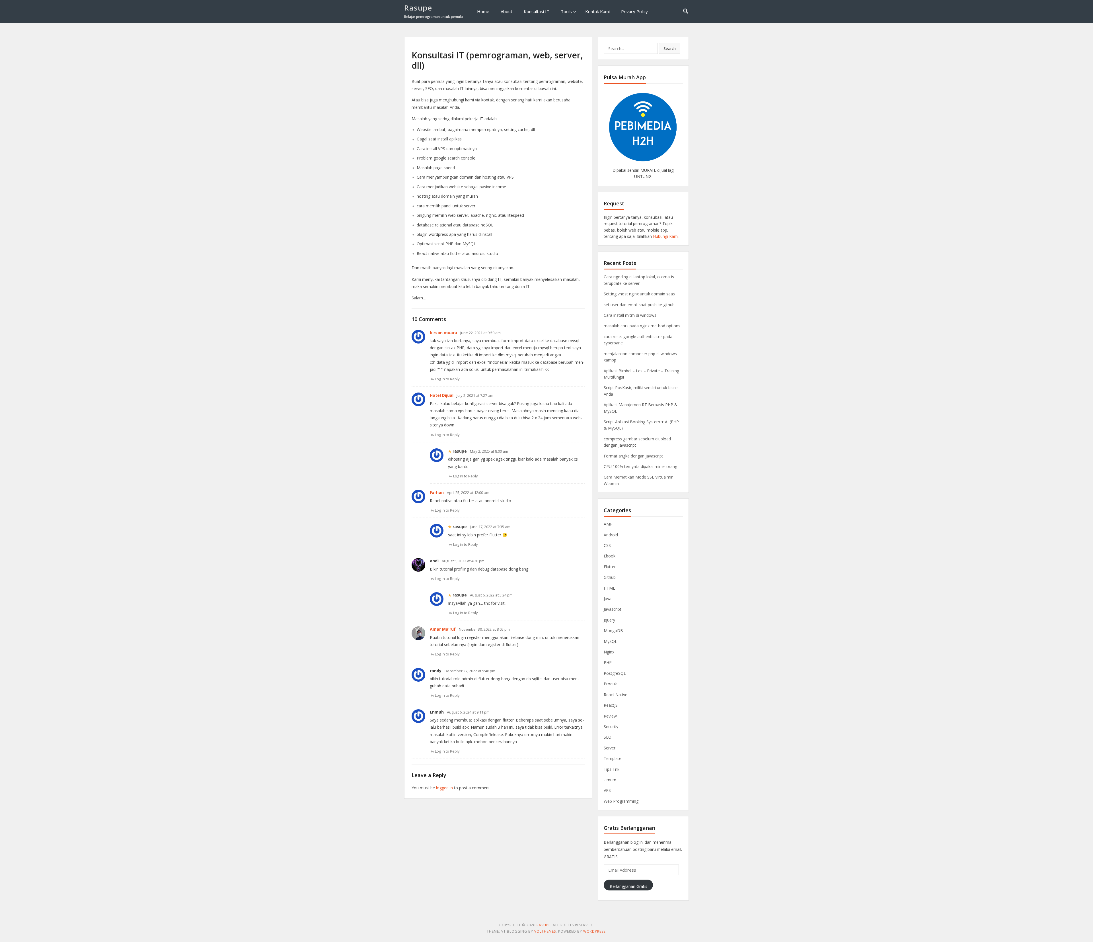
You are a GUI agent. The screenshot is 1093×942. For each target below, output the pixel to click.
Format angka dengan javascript (633, 456)
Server (609, 748)
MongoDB (613, 630)
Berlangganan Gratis (628, 886)
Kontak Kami (597, 11)
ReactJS (611, 705)
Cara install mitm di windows (630, 315)
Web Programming (621, 801)
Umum (610, 779)
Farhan (437, 492)
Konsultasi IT (536, 11)
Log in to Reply (447, 378)
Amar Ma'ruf (443, 629)
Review (610, 716)
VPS (607, 790)
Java (607, 598)
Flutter (610, 566)
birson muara (443, 332)
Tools (566, 11)
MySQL (610, 641)
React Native (615, 694)
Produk (610, 683)
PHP (608, 662)
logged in (444, 787)
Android (611, 535)
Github (610, 577)
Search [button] (669, 48)
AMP (608, 524)
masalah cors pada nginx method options (642, 325)
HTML (609, 588)
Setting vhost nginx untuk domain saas (639, 294)
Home (483, 11)
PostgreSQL (615, 673)
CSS (607, 545)
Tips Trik (611, 769)
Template (612, 758)
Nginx (609, 652)
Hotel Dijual (441, 395)
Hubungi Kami (666, 236)
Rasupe (418, 8)
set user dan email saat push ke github (639, 304)
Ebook (609, 556)
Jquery (609, 620)
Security (611, 726)
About (506, 11)
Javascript (612, 609)
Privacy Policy (634, 11)
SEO (607, 737)
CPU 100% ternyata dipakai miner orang (640, 466)
